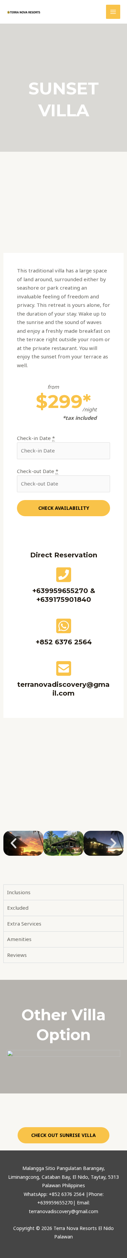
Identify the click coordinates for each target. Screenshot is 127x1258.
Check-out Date (37, 471)
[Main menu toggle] (113, 12)
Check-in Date (36, 438)
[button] (13, 843)
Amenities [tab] (19, 939)
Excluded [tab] (17, 907)
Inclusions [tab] (18, 892)
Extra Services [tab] (24, 923)
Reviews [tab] (17, 955)
